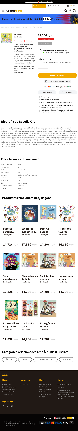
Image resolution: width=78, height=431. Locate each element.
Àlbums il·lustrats (37, 27)
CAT (71, 6)
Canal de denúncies (45, 394)
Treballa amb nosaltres (9, 392)
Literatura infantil (15, 27)
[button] (70, 11)
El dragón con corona (47, 325)
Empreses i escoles (7, 394)
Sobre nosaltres (7, 385)
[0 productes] (74, 11)
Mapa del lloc (27, 422)
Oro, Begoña (18, 37)
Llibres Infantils (5, 27)
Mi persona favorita (64, 230)
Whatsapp (60, 387)
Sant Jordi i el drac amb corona (47, 279)
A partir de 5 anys (26, 27)
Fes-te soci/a (24, 385)
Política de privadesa (45, 389)
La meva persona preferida (8, 232)
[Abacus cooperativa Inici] (14, 12)
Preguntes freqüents (45, 385)
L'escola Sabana (44, 230)
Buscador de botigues (8, 389)
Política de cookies (44, 392)
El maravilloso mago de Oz (11, 325)
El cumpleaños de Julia (30, 277)
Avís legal (42, 397)
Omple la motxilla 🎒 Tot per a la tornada (39, 2)
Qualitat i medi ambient (9, 387)
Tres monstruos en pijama (10, 279)
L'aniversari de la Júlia (66, 277)
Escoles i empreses (39, 6)
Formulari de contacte (64, 384)
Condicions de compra (46, 387)
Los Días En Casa (28, 325)
